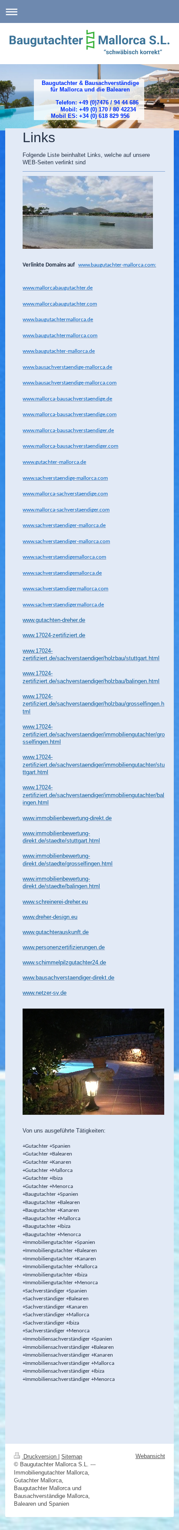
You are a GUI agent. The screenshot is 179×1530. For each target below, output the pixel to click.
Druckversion (40, 1456)
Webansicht (150, 1456)
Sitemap (71, 1456)
